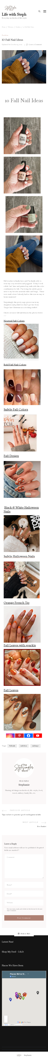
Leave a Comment (35, 44)
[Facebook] (28, 735)
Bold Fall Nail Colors (15, 364)
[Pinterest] (19, 735)
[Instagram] (10, 735)
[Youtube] (37, 735)
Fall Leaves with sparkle (20, 645)
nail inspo (35, 746)
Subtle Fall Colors (16, 409)
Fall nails (12, 746)
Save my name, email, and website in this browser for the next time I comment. (24, 910)
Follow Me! (25, 933)
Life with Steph (14, 14)
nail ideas (24, 746)
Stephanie (28, 1055)
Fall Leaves (11, 690)
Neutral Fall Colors (14, 321)
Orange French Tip (16, 602)
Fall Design (11, 456)
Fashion (5, 35)
